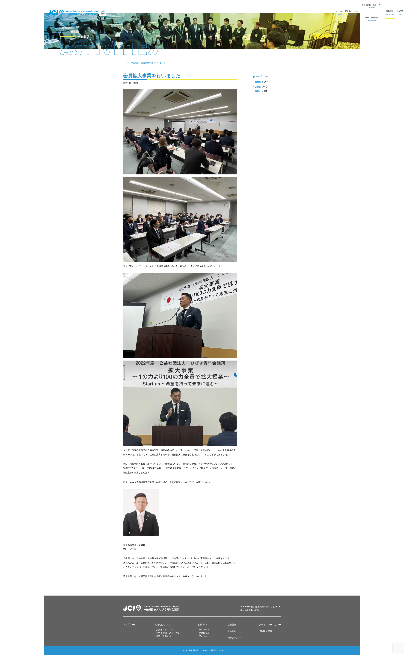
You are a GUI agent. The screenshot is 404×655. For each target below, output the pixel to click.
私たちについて (351, 12)
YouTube (203, 636)
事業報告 (259, 82)
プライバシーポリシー (270, 624)
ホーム (339, 12)
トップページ (129, 624)
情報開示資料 (265, 631)
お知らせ (259, 91)
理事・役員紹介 (372, 18)
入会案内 (232, 631)
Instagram (204, 633)
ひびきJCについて (165, 629)
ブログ (258, 86)
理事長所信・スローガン (372, 6)
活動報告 (390, 12)
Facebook (204, 629)
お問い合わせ (234, 638)
